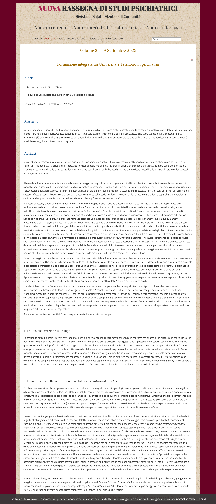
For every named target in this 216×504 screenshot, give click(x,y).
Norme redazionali (164, 27)
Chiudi (202, 499)
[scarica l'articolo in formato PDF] (192, 59)
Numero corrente (51, 27)
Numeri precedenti (91, 27)
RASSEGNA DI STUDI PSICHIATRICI (108, 8)
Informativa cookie (186, 499)
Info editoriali (127, 27)
